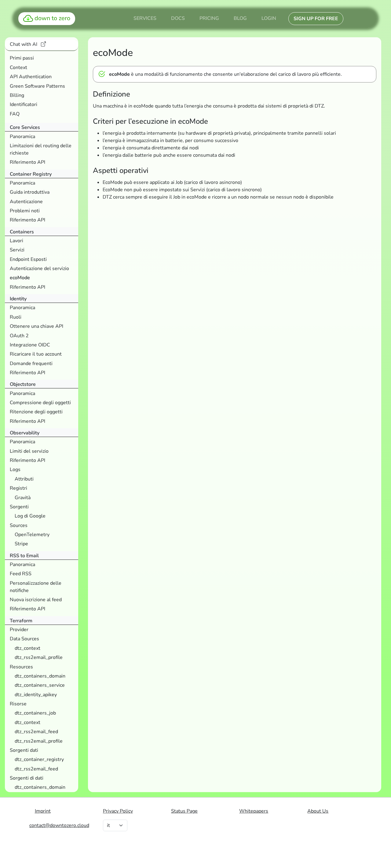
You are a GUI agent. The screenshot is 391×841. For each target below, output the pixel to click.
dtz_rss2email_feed (36, 731)
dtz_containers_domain (40, 676)
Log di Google (30, 516)
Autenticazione (26, 201)
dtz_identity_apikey (36, 694)
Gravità (23, 497)
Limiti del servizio (29, 451)
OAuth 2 (19, 335)
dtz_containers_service (40, 685)
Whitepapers (253, 811)
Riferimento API (27, 162)
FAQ (15, 114)
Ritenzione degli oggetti (36, 411)
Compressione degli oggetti (40, 402)
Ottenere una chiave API (36, 326)
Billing (17, 95)
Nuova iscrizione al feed (36, 599)
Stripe (21, 543)
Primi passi (22, 58)
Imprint (43, 811)
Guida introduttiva (29, 192)
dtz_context (27, 648)
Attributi (24, 479)
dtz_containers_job (35, 713)
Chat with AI (24, 44)
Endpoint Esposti (28, 259)
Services (144, 18)
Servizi (17, 250)
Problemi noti (25, 210)
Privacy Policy (118, 811)
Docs (178, 18)
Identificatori (23, 104)
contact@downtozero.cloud (59, 825)
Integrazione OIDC (30, 345)
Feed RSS (20, 573)
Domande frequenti (31, 363)
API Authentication (31, 76)
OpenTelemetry (32, 534)
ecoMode (20, 277)
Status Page (184, 811)
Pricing (209, 18)
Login (268, 18)
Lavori (16, 240)
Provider (19, 629)
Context (18, 67)
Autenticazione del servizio (39, 268)
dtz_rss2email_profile (39, 657)
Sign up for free (316, 18)
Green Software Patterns (37, 86)
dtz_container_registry (39, 759)
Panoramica (22, 136)
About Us (317, 811)
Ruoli (15, 317)
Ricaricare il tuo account (36, 354)
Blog (240, 18)
